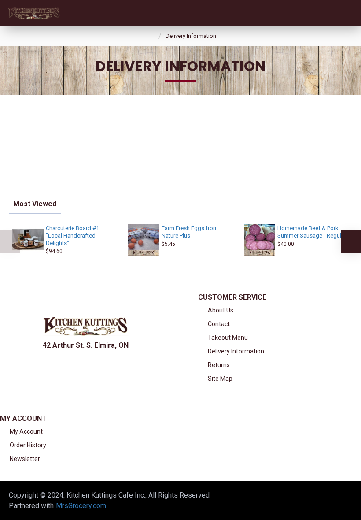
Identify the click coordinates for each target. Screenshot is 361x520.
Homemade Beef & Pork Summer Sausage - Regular (311, 232)
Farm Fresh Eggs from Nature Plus (190, 232)
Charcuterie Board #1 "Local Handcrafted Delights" (72, 235)
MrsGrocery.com (81, 505)
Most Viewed (34, 204)
